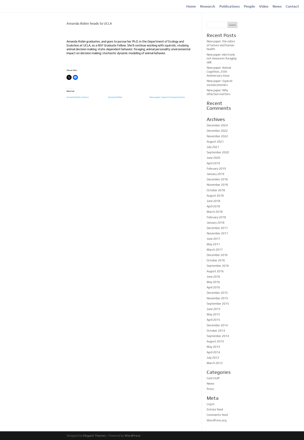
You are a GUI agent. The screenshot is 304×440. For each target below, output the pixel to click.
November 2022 (217, 136)
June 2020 (213, 157)
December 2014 (217, 325)
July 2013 (213, 357)
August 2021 (215, 141)
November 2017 (217, 233)
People (249, 6)
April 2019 (213, 163)
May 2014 (213, 346)
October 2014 (216, 330)
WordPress (132, 435)
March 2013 (215, 363)
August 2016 (215, 271)
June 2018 (213, 201)
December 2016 (217, 255)
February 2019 (216, 168)
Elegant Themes (94, 435)
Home (191, 6)
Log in (210, 404)
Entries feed (215, 409)
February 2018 (216, 217)
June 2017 (213, 238)
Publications (229, 6)
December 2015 (217, 292)
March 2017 (215, 249)
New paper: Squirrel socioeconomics (167, 97)
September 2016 (218, 265)
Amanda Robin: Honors (77, 97)
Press (210, 389)
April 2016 (213, 287)
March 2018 (215, 211)
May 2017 (213, 244)
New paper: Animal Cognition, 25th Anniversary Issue (219, 71)
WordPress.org (216, 420)
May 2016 (213, 282)
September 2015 (218, 303)
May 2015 (213, 314)
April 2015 (213, 319)
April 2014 (213, 352)
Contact (292, 6)
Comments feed (217, 414)
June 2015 (213, 309)
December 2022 (217, 130)
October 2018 (216, 190)
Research (207, 6)
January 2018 (215, 222)
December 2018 (217, 179)
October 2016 (216, 260)
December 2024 (217, 125)
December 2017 (217, 228)
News (277, 6)
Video (263, 6)
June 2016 (213, 276)
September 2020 (218, 152)
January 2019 (215, 174)
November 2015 (217, 298)
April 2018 (213, 206)
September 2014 (218, 336)
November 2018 (217, 184)
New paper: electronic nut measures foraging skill (221, 58)
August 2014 (215, 341)
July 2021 (213, 147)
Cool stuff (213, 378)
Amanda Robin (115, 97)
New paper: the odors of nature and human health (221, 45)
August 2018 (215, 195)
